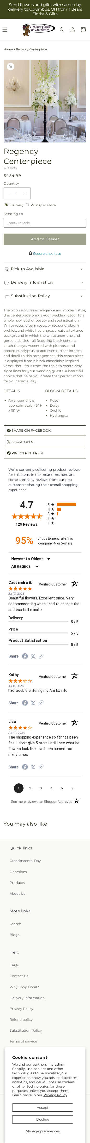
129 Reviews (30, 524)
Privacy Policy (55, 1095)
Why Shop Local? (24, 987)
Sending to (20, 213)
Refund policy (21, 1019)
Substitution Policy (26, 1030)
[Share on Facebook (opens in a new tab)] (25, 657)
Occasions (18, 872)
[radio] (65, 504)
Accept (42, 1107)
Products (17, 883)
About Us (17, 893)
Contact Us (19, 976)
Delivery (17, 205)
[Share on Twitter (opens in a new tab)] (33, 656)
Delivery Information (27, 998)
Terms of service (23, 1041)
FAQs (14, 965)
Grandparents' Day (25, 861)
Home (8, 49)
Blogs (14, 935)
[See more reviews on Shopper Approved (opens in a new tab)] (41, 656)
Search (15, 924)
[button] (62, 29)
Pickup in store (43, 205)
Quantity (11, 183)
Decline (42, 1119)
